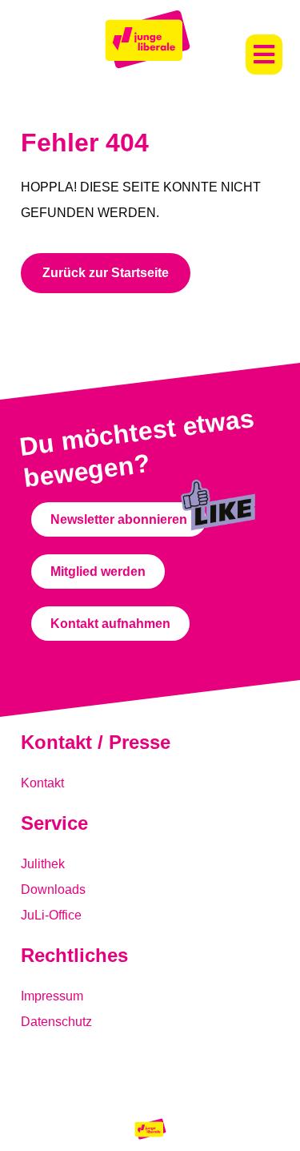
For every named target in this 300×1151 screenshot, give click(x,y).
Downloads (53, 889)
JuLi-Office (51, 915)
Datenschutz (56, 1021)
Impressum (52, 996)
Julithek (43, 864)
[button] (264, 54)
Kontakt (42, 783)
